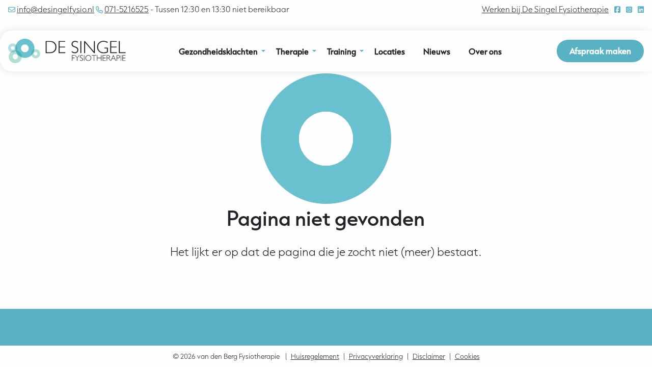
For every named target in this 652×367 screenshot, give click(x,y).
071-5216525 (126, 9)
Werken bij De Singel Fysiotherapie (545, 9)
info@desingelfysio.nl (55, 9)
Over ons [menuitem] (485, 51)
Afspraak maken (600, 50)
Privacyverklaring (376, 356)
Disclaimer (429, 356)
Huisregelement (315, 356)
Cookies (467, 356)
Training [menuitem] (341, 51)
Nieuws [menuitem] (436, 51)
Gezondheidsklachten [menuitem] (218, 51)
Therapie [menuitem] (292, 51)
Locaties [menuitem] (389, 51)
